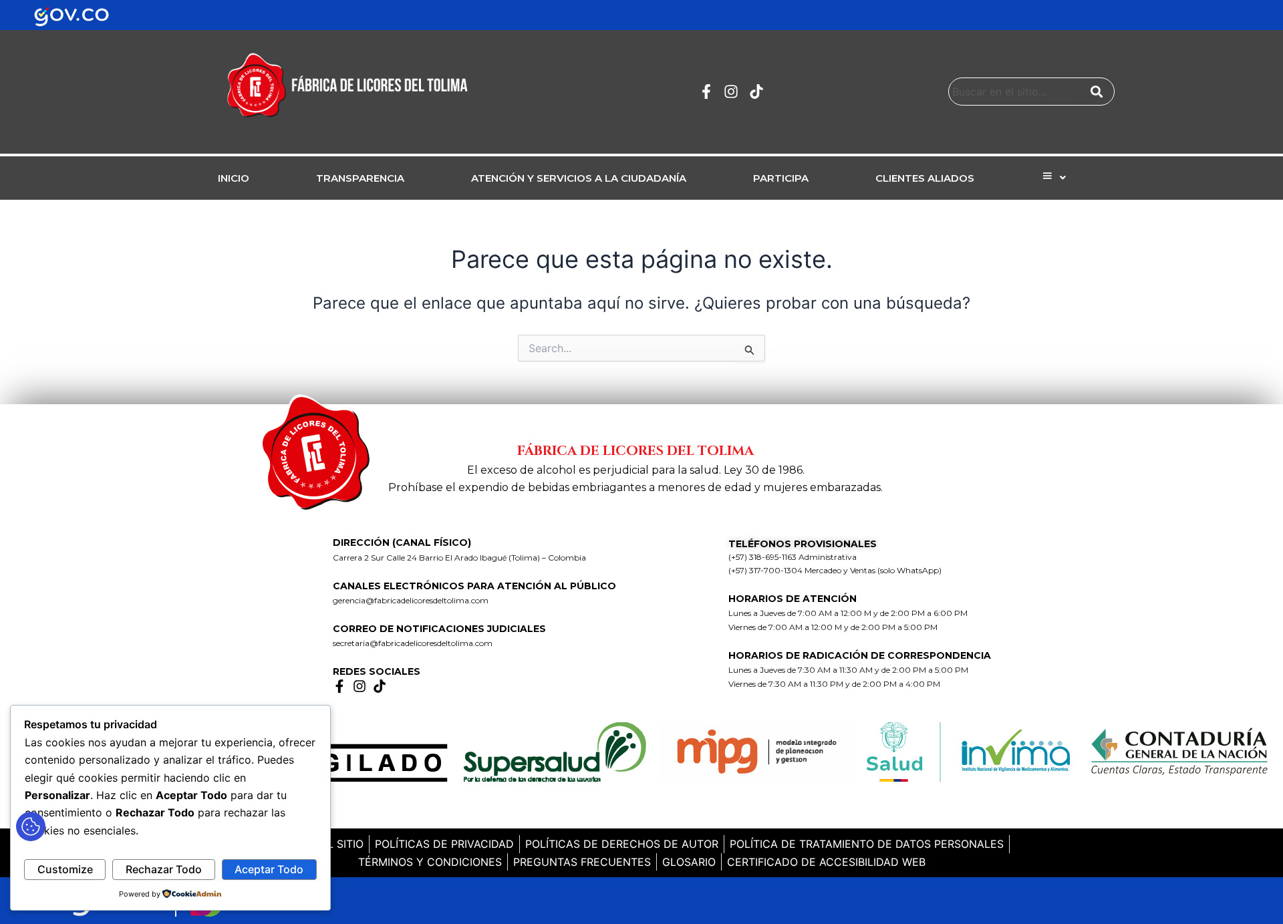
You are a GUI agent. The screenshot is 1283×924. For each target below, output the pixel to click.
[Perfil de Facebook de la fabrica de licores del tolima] (343, 686)
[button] (1053, 177)
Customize (65, 869)
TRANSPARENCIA (360, 178)
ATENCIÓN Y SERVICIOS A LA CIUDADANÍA (578, 178)
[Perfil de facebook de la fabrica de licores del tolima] (710, 91)
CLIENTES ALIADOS (924, 178)
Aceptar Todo (269, 869)
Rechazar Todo (164, 869)
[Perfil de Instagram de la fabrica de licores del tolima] (735, 91)
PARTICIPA (781, 178)
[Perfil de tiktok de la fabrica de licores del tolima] (760, 91)
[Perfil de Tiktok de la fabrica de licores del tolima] (383, 686)
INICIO (233, 178)
